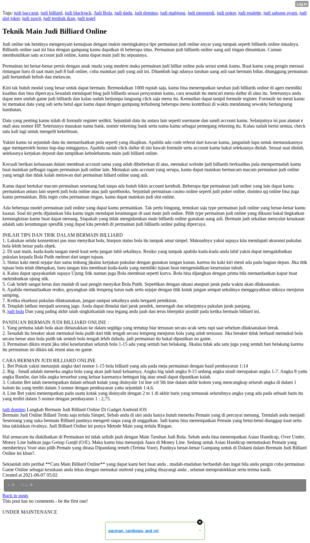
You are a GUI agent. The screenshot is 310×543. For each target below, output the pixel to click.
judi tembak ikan (59, 18)
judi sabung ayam (280, 12)
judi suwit (31, 18)
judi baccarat (26, 12)
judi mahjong (172, 12)
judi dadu (123, 12)
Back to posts (15, 495)
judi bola (15, 311)
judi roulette (249, 12)
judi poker (226, 12)
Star (24, 485)
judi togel (86, 18)
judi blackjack (78, 12)
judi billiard (51, 12)
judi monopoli (201, 12)
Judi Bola (103, 12)
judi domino (146, 12)
